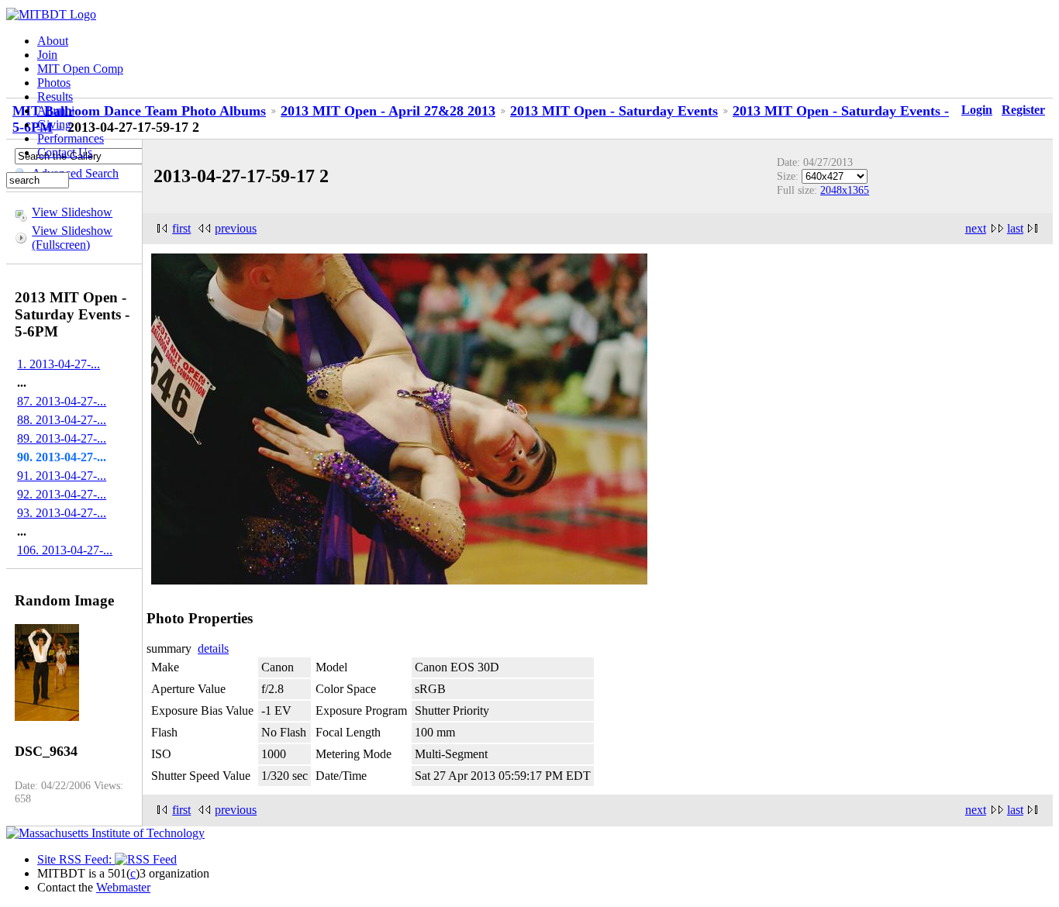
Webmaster (123, 887)
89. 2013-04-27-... (61, 438)
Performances (70, 138)
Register (1023, 109)
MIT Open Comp (80, 68)
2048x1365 (844, 190)
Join (47, 54)
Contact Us (64, 152)
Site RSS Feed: (76, 859)
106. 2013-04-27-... (64, 550)
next (975, 228)
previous (236, 228)
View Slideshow (72, 212)
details (213, 648)
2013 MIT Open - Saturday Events (614, 111)
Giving (54, 124)
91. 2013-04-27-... (61, 475)
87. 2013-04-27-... (61, 401)
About (52, 40)
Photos (54, 82)
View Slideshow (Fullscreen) (72, 237)
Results (55, 96)
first (181, 228)
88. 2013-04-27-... (61, 419)
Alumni (55, 110)
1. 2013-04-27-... (58, 364)
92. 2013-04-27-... (61, 494)
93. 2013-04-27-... (61, 512)
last (1015, 228)
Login (976, 109)
